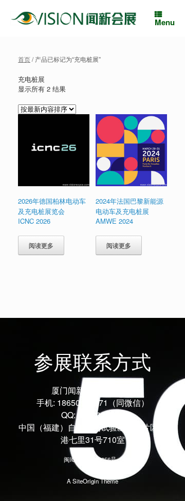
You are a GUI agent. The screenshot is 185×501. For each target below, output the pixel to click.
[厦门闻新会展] (73, 18)
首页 (24, 59)
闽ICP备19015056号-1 (93, 459)
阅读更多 (41, 245)
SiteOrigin (85, 481)
